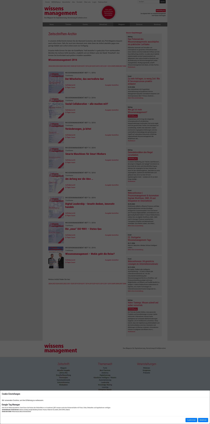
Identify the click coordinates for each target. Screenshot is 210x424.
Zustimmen (191, 420)
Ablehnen (203, 420)
